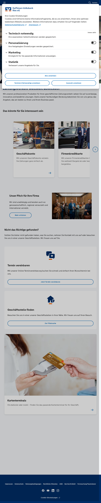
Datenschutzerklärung (15, 25)
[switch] (93, 42)
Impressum (33, 25)
